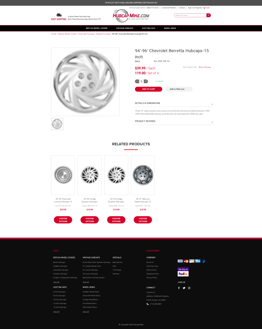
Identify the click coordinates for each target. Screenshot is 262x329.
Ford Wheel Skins (90, 303)
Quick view (63, 175)
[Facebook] (179, 288)
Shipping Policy (152, 274)
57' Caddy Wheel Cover (92, 266)
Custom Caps (148, 28)
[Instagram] (189, 288)
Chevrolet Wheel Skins (91, 296)
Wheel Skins (170, 28)
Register (199, 8)
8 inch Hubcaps (59, 296)
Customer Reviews (169, 8)
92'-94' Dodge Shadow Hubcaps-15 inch (116, 200)
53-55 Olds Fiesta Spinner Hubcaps (97, 262)
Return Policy (151, 270)
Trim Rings (117, 270)
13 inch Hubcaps (59, 307)
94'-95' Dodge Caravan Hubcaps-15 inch (89, 200)
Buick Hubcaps (59, 262)
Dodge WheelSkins (90, 300)
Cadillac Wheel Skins (91, 292)
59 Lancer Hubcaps (90, 274)
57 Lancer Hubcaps (90, 270)
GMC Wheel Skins (90, 307)
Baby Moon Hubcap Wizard (93, 278)
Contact (182, 8)
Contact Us (150, 292)
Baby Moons (118, 262)
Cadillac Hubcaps (60, 266)
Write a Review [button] (205, 67)
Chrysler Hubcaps (60, 274)
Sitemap (116, 274)
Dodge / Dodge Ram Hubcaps (65, 278)
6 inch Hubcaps (59, 292)
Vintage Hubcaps (124, 28)
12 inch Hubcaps (59, 303)
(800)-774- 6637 (153, 8)
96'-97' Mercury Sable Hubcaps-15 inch (143, 200)
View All (56, 282)
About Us (150, 262)
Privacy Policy (151, 278)
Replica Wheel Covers (97, 28)
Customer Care (152, 266)
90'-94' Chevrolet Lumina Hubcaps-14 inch (63, 200)
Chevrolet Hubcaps (60, 270)
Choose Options (63, 220)
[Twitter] (184, 288)
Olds (114, 266)
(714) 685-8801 (156, 304)
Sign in (190, 8)
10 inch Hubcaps (59, 300)
